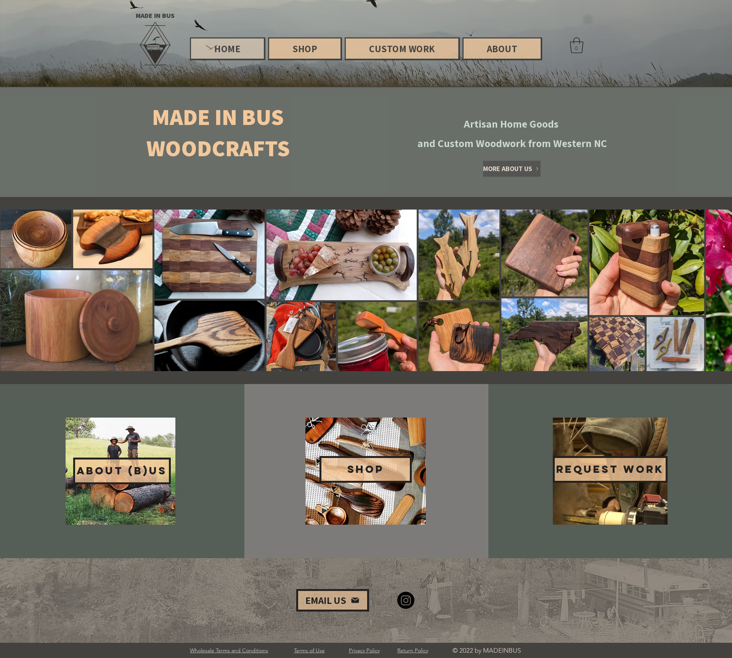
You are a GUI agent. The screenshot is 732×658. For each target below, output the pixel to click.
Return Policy (412, 650)
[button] (576, 45)
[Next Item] (718, 290)
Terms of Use (309, 650)
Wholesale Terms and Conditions (229, 650)
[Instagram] (405, 600)
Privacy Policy (364, 650)
